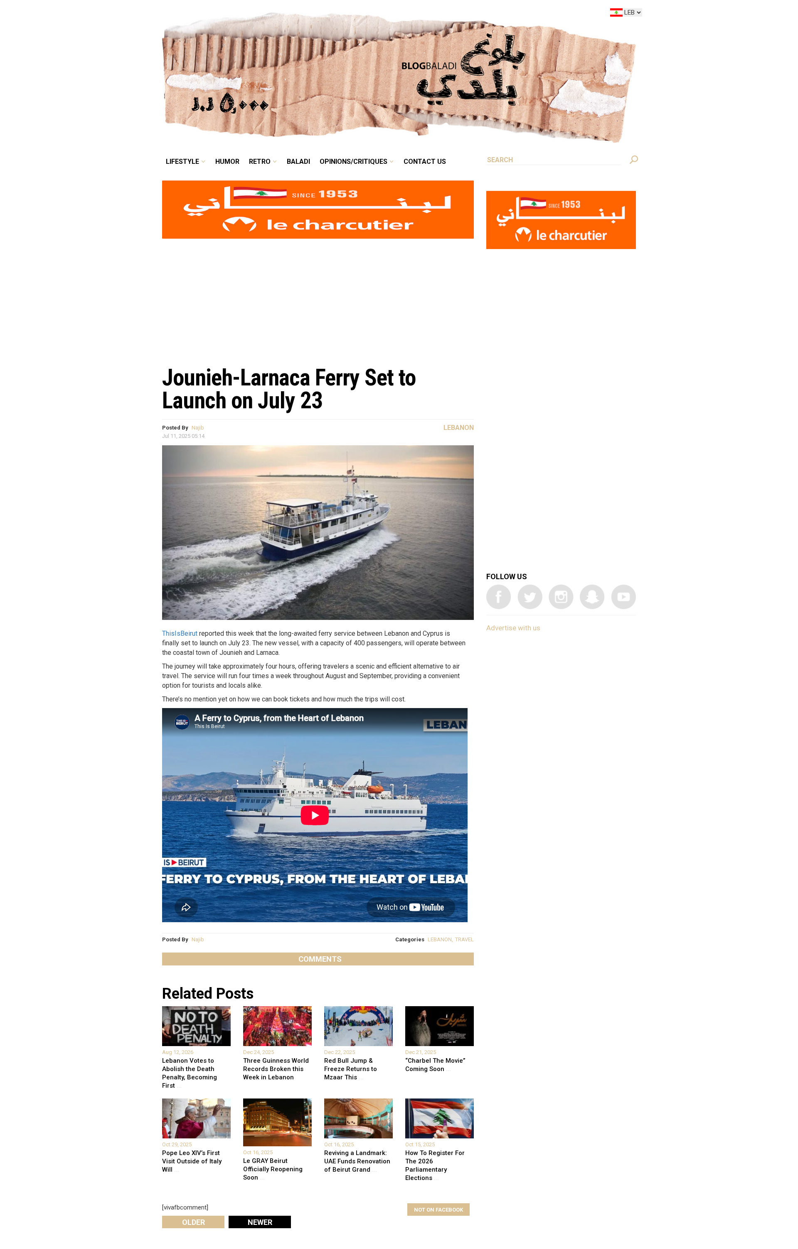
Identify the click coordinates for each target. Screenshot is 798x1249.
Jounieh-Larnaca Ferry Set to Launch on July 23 (289, 389)
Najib (198, 428)
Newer (260, 1222)
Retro (317, 14)
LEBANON (440, 939)
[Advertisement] (318, 297)
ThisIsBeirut (179, 633)
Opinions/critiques (397, 14)
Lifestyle (252, 14)
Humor (291, 14)
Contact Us (459, 14)
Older (193, 1222)
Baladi (350, 14)
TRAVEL (464, 939)
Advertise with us (513, 628)
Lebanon (458, 428)
